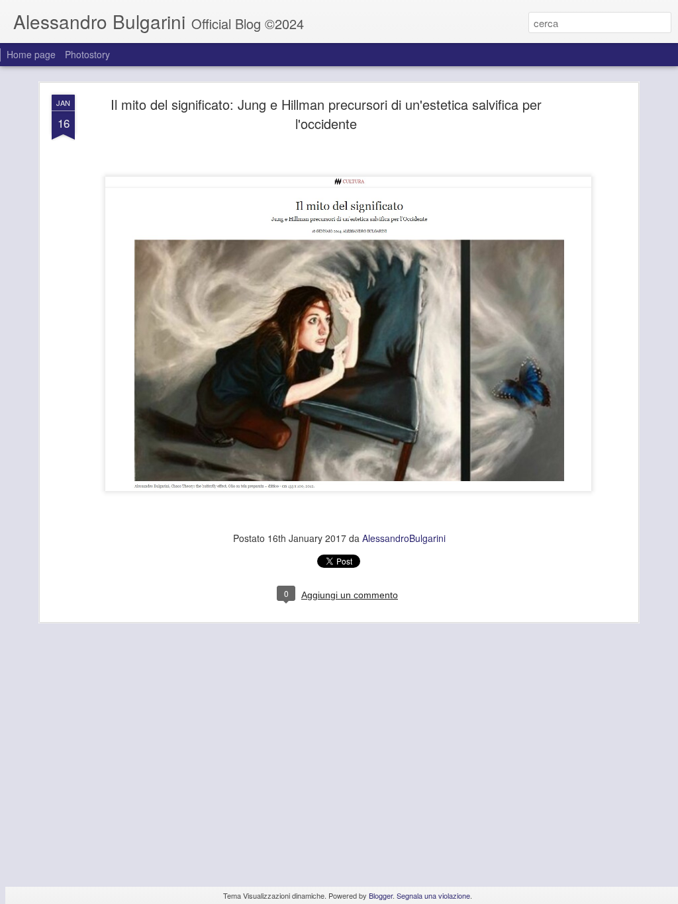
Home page (31, 54)
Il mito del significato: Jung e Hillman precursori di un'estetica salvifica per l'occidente (326, 114)
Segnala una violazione (433, 895)
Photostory (87, 54)
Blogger (381, 895)
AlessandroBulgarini (404, 538)
